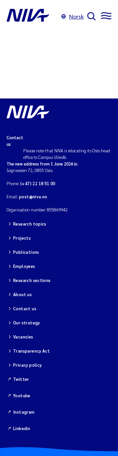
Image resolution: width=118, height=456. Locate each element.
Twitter (21, 379)
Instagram (24, 412)
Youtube (21, 395)
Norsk (76, 16)
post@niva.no (33, 196)
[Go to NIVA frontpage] (32, 16)
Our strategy (26, 322)
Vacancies (23, 336)
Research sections (32, 280)
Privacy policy (27, 365)
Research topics (30, 224)
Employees (24, 266)
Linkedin (21, 428)
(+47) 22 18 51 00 (37, 183)
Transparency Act (31, 351)
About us (22, 294)
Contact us (24, 308)
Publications (26, 252)
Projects (22, 238)
